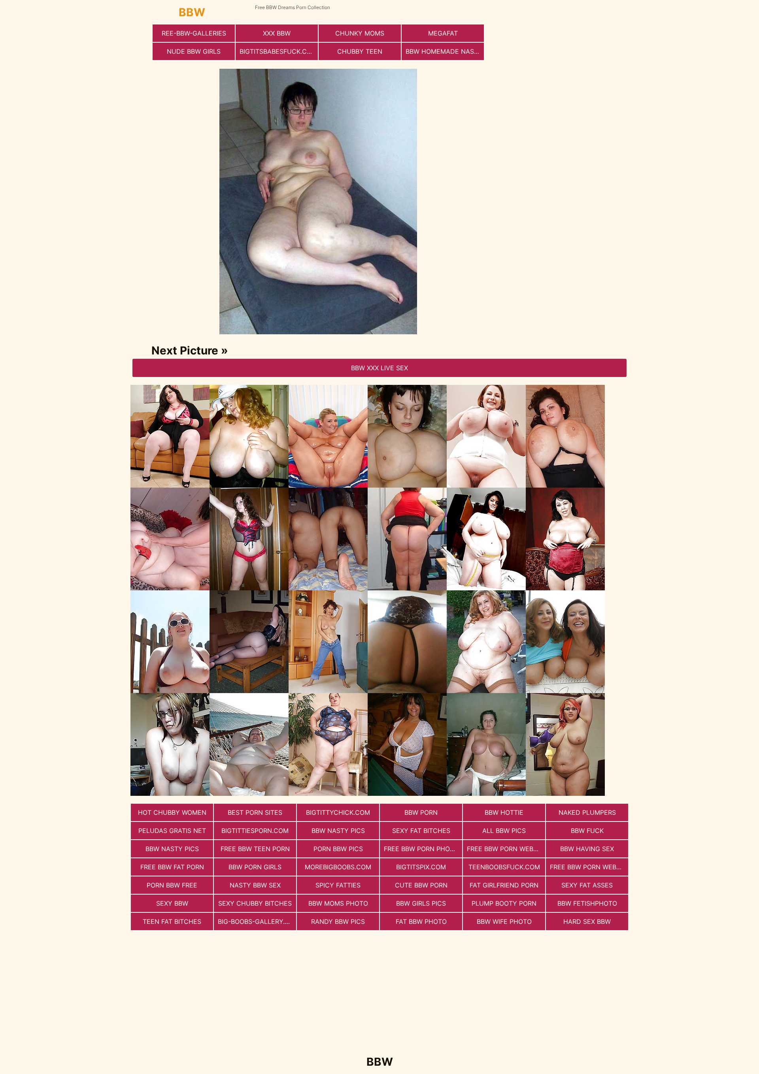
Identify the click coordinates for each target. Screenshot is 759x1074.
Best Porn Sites (255, 812)
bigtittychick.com (338, 812)
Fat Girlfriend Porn (504, 885)
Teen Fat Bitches (172, 921)
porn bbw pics (338, 849)
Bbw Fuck (587, 831)
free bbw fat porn (172, 867)
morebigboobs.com (338, 867)
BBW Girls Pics (421, 903)
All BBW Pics (504, 831)
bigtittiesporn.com (255, 831)
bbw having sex (587, 849)
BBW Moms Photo (338, 903)
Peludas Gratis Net (172, 831)
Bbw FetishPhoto (587, 903)
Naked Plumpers (587, 812)
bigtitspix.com (421, 867)
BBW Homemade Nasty (444, 51)
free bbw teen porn (255, 849)
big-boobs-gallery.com (257, 921)
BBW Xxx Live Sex (379, 368)
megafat (443, 33)
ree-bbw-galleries (194, 33)
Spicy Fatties (338, 885)
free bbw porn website (589, 867)
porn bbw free (172, 885)
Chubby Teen (359, 51)
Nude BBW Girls (194, 51)
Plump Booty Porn (504, 903)
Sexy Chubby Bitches (255, 903)
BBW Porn (421, 812)
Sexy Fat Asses (587, 885)
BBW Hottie (504, 812)
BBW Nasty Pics (338, 831)
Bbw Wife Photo (504, 921)
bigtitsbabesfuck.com (278, 51)
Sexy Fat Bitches (421, 831)
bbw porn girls (254, 867)
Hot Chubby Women (172, 812)
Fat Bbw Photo (421, 921)
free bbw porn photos (423, 849)
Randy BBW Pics (338, 921)
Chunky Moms (359, 33)
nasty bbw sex (255, 885)
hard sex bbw (587, 921)
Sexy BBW (172, 903)
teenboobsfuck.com (504, 867)
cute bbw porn (421, 885)
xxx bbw (277, 33)
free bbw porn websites (506, 849)
